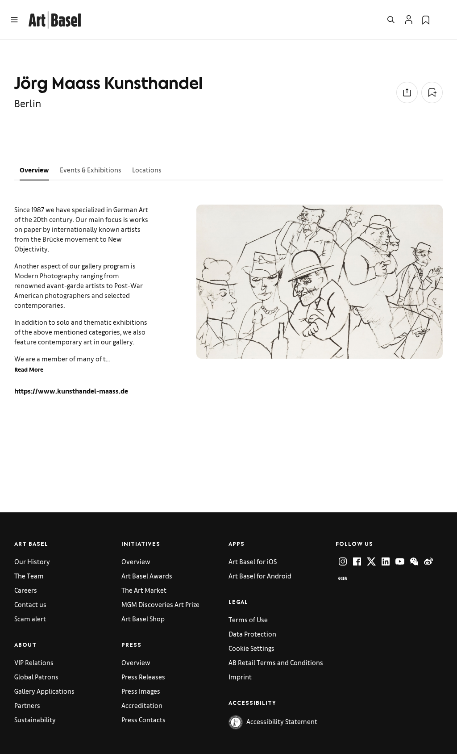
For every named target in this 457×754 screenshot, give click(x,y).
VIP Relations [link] (34, 662)
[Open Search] (391, 20)
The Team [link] (29, 575)
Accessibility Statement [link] (281, 721)
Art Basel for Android (259, 575)
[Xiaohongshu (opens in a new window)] (343, 578)
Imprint (240, 676)
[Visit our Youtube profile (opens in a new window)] (400, 561)
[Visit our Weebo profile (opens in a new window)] (428, 561)
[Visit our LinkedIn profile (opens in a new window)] (385, 561)
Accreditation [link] (141, 705)
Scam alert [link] (30, 618)
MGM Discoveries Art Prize (160, 604)
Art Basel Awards (146, 575)
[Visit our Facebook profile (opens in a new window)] (357, 561)
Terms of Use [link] (248, 619)
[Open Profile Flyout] (409, 20)
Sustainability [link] (35, 719)
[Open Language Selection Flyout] (443, 20)
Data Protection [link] (252, 633)
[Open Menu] (14, 20)
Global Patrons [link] (36, 676)
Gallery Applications (44, 691)
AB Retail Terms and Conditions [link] (275, 662)
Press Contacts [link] (143, 719)
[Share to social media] (407, 92)
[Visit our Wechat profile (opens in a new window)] (414, 561)
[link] (55, 18)
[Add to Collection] (432, 92)
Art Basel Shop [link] (143, 618)
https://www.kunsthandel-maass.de (71, 390)
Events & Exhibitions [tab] (90, 169)
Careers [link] (25, 590)
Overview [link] (135, 561)
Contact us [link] (30, 604)
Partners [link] (27, 705)
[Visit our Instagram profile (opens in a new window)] (343, 561)
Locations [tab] (147, 169)
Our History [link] (32, 561)
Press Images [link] (140, 691)
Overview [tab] (34, 169)
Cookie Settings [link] (251, 648)
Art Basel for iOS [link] (252, 561)
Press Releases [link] (143, 676)
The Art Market (143, 590)
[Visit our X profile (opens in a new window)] (371, 561)
